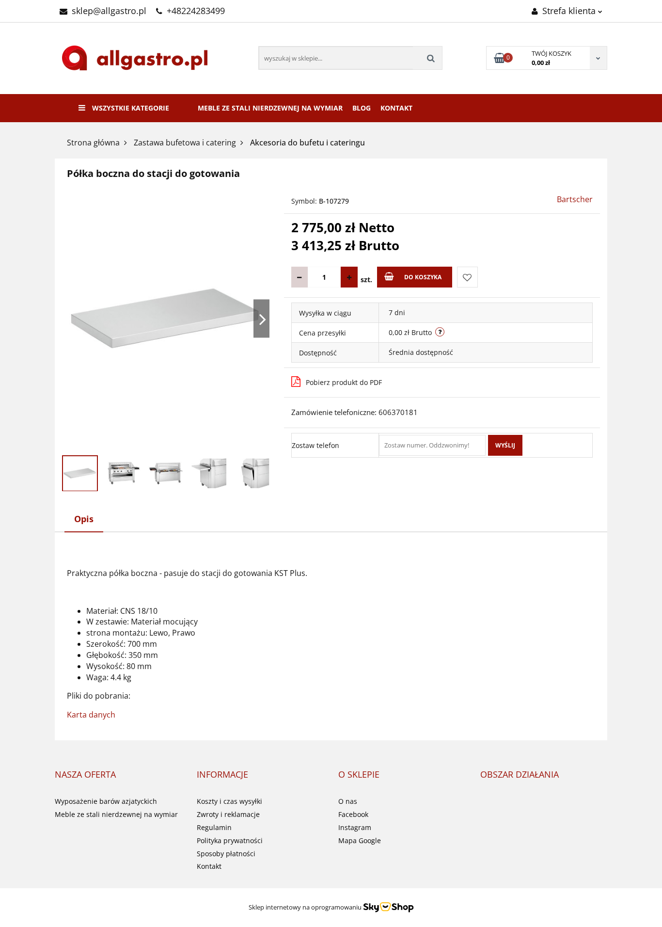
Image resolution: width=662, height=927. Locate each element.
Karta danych (91, 714)
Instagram (354, 827)
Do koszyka (422, 277)
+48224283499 (196, 10)
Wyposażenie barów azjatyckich (106, 801)
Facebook (353, 814)
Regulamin (214, 827)
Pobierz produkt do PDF (344, 382)
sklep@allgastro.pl (109, 10)
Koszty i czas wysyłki (229, 801)
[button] (85, 775)
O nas (347, 801)
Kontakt (396, 107)
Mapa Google (359, 840)
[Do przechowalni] (467, 277)
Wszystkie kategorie (129, 107)
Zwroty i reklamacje (228, 814)
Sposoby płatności (226, 853)
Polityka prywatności (230, 840)
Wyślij (505, 445)
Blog (361, 107)
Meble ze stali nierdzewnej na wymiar (270, 107)
